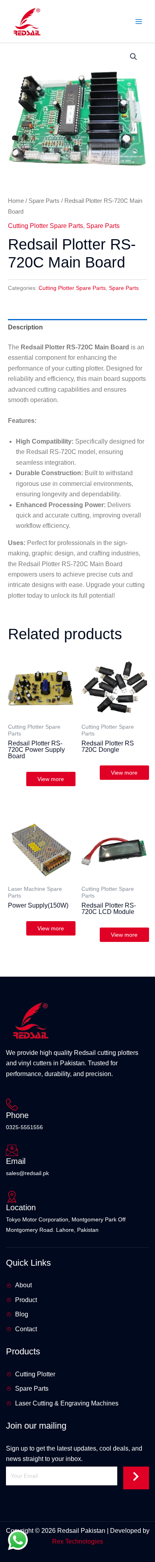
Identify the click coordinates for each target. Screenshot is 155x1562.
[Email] (12, 1150)
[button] (133, 57)
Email (15, 1161)
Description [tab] (25, 327)
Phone (17, 1115)
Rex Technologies (77, 1541)
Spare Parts (44, 201)
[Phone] (12, 1104)
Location (21, 1207)
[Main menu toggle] (138, 21)
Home (16, 201)
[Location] (12, 1197)
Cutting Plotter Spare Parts (45, 225)
